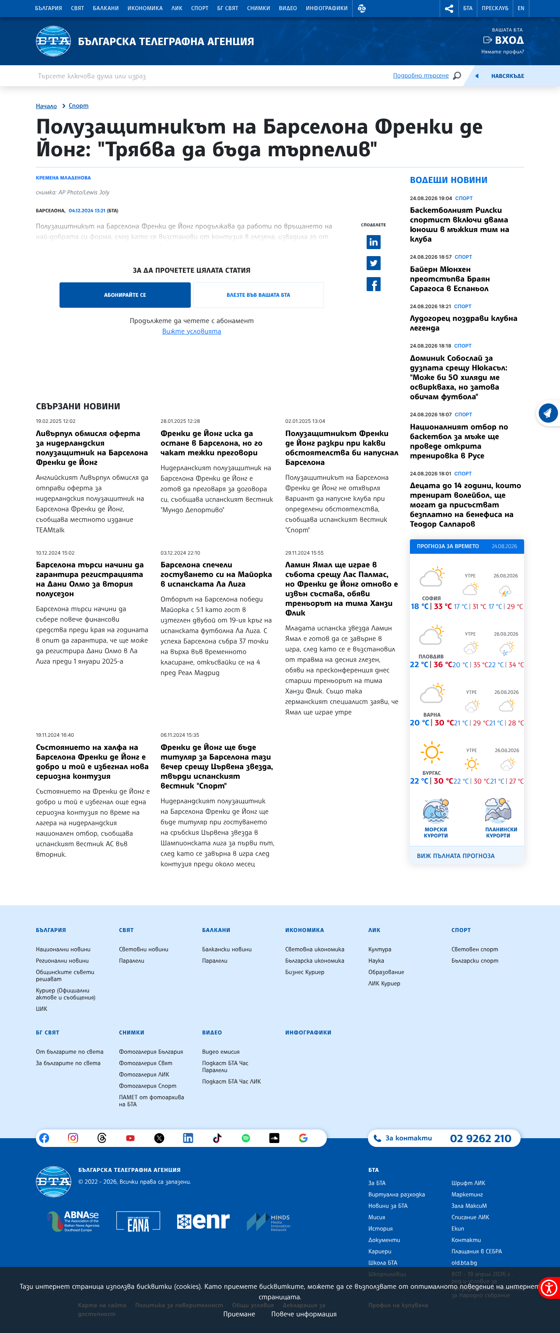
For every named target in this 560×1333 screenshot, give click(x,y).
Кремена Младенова (63, 178)
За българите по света (68, 1063)
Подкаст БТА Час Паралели (225, 1067)
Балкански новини (227, 949)
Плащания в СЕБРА (477, 1251)
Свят (77, 8)
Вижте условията (191, 331)
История (380, 1228)
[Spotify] (249, 1138)
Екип (458, 1228)
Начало (46, 106)
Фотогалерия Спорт (147, 1086)
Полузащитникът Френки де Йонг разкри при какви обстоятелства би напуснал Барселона (342, 448)
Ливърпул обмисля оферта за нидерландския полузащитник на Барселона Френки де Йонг (92, 448)
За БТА (376, 1183)
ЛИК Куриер (384, 983)
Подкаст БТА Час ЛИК (231, 1081)
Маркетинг (467, 1194)
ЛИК (177, 8)
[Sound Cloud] (277, 1138)
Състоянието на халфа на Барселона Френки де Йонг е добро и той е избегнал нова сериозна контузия (92, 761)
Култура (380, 949)
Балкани (106, 8)
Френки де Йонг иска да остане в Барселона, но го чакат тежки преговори (211, 443)
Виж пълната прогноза (456, 856)
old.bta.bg (464, 1262)
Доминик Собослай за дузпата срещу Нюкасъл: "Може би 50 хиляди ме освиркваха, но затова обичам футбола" (459, 377)
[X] (162, 1138)
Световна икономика (314, 949)
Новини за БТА (388, 1206)
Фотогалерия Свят (145, 1063)
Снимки (258, 8)
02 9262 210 (481, 1138)
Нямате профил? (502, 51)
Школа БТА (382, 1262)
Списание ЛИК (470, 1217)
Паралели (131, 960)
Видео (288, 8)
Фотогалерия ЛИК (144, 1074)
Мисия (376, 1217)
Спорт (199, 8)
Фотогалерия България (151, 1051)
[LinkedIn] (191, 1138)
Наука (376, 960)
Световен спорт (475, 949)
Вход (509, 40)
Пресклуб (495, 8)
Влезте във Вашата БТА (258, 295)
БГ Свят (227, 8)
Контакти (466, 1240)
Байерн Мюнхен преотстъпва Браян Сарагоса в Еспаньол (450, 278)
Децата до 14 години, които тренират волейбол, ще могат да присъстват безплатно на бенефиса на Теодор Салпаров (465, 505)
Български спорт (475, 960)
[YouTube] (133, 1138)
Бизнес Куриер (305, 972)
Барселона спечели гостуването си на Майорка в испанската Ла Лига (216, 574)
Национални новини (63, 949)
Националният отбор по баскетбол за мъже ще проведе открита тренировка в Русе (459, 441)
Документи (384, 1240)
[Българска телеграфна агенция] (53, 1181)
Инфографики (327, 8)
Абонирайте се (125, 295)
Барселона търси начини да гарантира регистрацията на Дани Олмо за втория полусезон (90, 579)
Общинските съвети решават (65, 976)
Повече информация (304, 1313)
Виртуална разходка (396, 1194)
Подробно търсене (421, 75)
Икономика (145, 8)
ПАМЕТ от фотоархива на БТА (151, 1101)
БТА (467, 8)
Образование (386, 972)
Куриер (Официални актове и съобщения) (65, 994)
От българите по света (70, 1051)
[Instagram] (76, 1138)
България (48, 8)
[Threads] (105, 1138)
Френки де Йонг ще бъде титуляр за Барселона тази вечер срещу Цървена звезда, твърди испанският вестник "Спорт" (217, 766)
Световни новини (143, 949)
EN (521, 8)
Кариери (380, 1251)
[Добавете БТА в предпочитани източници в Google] (306, 1138)
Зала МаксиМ (469, 1206)
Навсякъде (507, 76)
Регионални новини (62, 960)
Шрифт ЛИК (468, 1183)
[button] (362, 8)
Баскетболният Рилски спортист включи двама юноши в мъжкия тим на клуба (459, 224)
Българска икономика (314, 960)
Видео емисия (221, 1051)
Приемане (239, 1313)
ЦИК (41, 1009)
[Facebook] (47, 1138)
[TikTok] (220, 1138)
